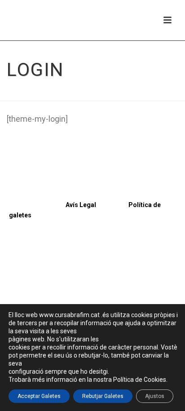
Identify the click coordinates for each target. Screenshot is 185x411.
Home (82, 94)
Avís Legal (52, 204)
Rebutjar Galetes (102, 396)
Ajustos (154, 396)
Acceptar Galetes (39, 396)
